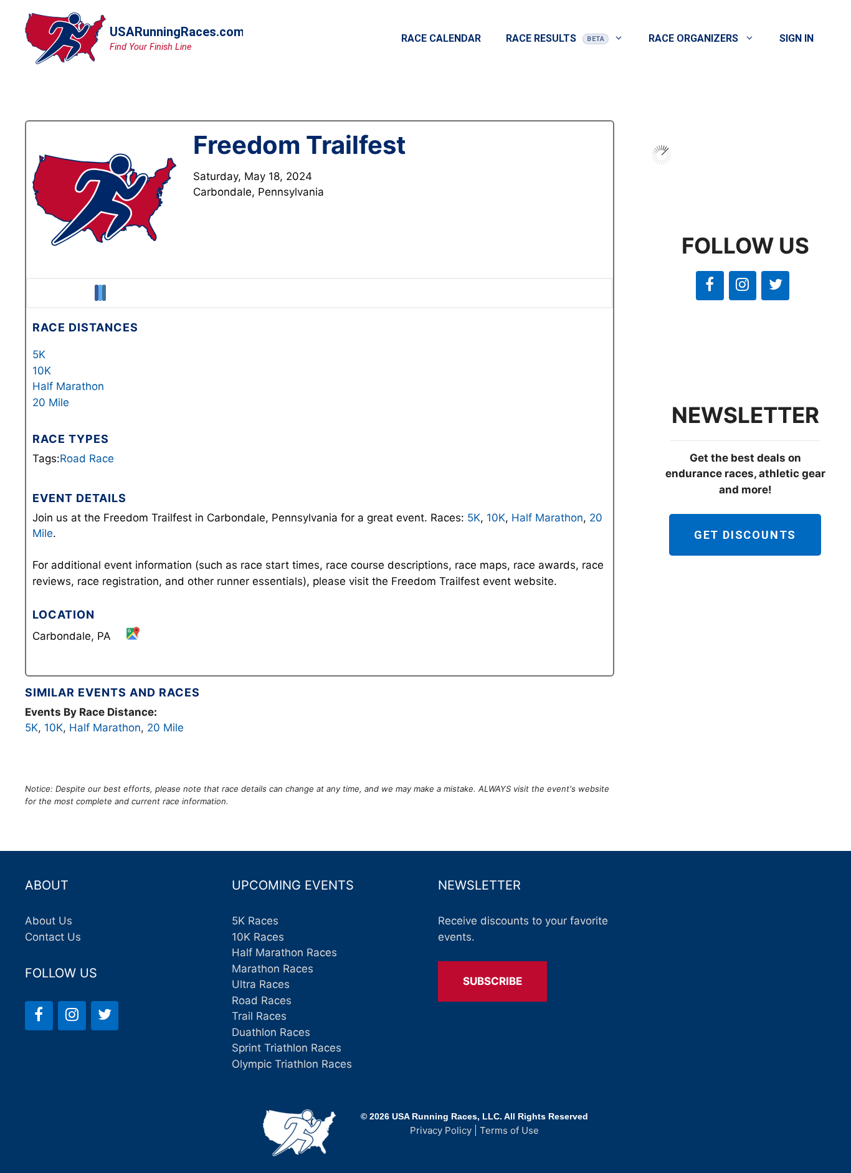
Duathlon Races (271, 1032)
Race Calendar (441, 38)
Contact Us (53, 937)
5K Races (255, 920)
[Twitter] (775, 285)
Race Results (541, 38)
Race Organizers (693, 38)
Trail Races (259, 1016)
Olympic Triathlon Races (292, 1064)
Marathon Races (272, 968)
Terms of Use (509, 1130)
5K (38, 354)
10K (41, 370)
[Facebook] (710, 285)
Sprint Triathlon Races (286, 1048)
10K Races (258, 937)
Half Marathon (68, 386)
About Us (48, 920)
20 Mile (50, 402)
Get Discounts (745, 534)
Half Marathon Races (284, 952)
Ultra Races (261, 984)
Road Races (262, 1000)
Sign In (796, 38)
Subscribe (492, 981)
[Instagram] (743, 285)
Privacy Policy (441, 1130)
